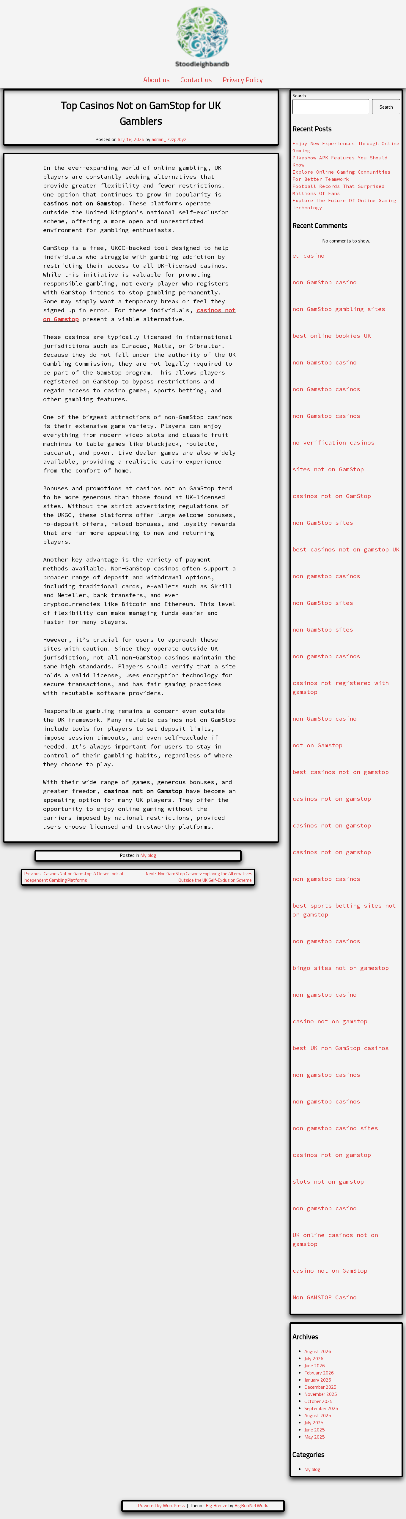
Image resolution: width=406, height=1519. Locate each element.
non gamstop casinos (326, 576)
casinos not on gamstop (331, 798)
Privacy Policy (243, 80)
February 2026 (319, 1372)
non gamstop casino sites (335, 1128)
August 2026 (317, 1351)
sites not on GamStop (328, 469)
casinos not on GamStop (331, 496)
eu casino (308, 255)
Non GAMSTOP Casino (324, 1297)
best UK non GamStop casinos (340, 1048)
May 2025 (314, 1436)
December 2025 (320, 1386)
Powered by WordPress (162, 1505)
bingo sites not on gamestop (340, 967)
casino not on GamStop (329, 1270)
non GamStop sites (322, 522)
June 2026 (314, 1365)
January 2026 (317, 1379)
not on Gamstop (317, 745)
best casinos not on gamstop (340, 772)
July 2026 (313, 1358)
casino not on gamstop (329, 1021)
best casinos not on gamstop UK (345, 549)
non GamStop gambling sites (338, 309)
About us (156, 80)
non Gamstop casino (324, 362)
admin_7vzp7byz (169, 139)
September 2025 (321, 1408)
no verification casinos (333, 442)
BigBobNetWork (251, 1505)
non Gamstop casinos (326, 389)
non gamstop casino (324, 994)
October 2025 (318, 1401)
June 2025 (314, 1429)
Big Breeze (216, 1505)
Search (299, 95)
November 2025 (320, 1394)
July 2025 (313, 1422)
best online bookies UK (331, 335)
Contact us (196, 80)
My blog (148, 855)
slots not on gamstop (328, 1181)
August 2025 (317, 1415)
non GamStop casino (324, 282)
